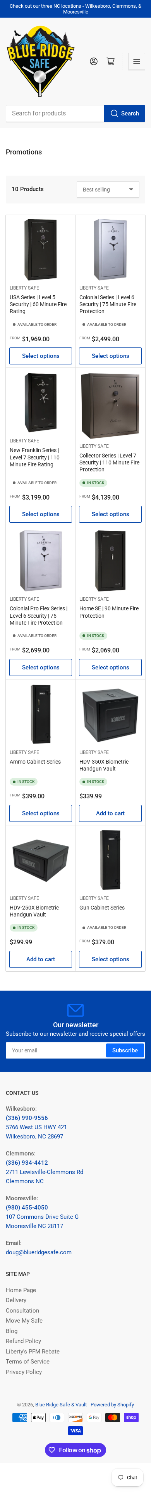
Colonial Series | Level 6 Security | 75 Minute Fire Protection (107, 304)
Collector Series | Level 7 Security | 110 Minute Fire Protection (109, 462)
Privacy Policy (24, 1372)
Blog (11, 1331)
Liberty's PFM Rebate (33, 1351)
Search (130, 113)
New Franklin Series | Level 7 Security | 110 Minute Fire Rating (35, 457)
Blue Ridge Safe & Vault (61, 1405)
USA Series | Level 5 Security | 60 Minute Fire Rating (38, 304)
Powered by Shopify (112, 1405)
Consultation (22, 1310)
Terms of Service (28, 1361)
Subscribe (125, 1050)
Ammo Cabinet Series (35, 762)
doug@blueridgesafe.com (39, 1252)
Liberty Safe (24, 288)
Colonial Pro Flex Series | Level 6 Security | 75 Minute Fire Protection (38, 615)
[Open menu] (136, 61)
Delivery (16, 1300)
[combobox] (75, 113)
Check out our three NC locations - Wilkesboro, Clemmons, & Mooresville (75, 9)
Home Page (21, 1290)
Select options (41, 355)
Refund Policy (23, 1341)
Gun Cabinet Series (102, 908)
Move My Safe (24, 1320)
